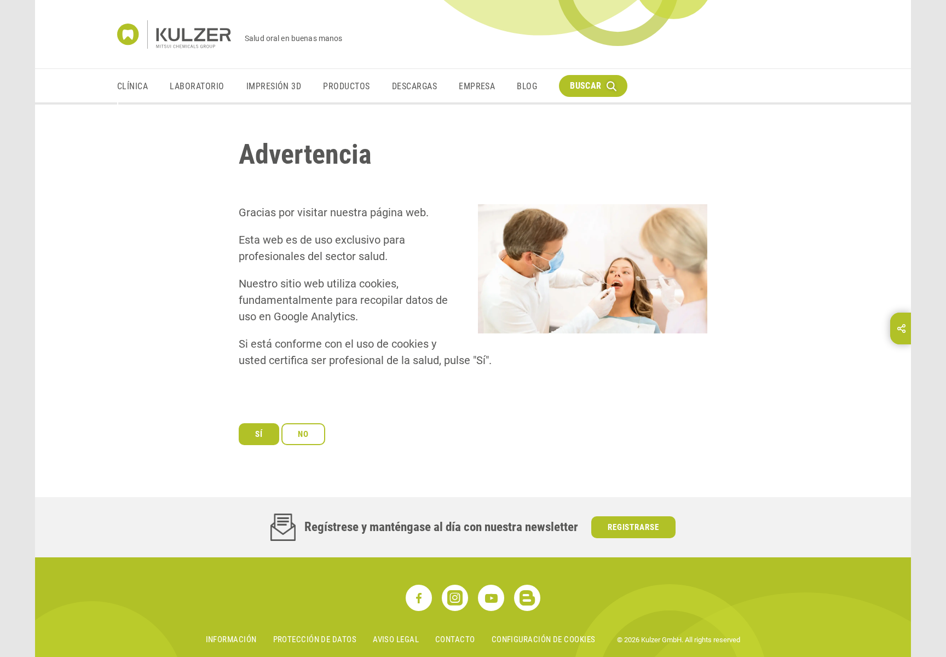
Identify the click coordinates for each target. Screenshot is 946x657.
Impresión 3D (274, 86)
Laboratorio (197, 86)
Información (231, 639)
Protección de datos (315, 639)
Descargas (414, 86)
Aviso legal (396, 639)
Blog (527, 86)
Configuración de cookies (544, 639)
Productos (346, 86)
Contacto (455, 639)
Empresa (477, 86)
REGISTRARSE (634, 527)
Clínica (132, 86)
